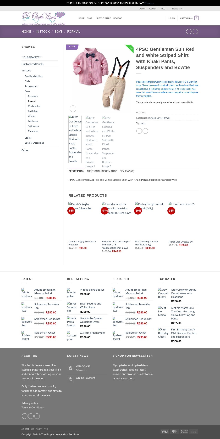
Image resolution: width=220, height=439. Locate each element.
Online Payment (85, 377)
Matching (33, 131)
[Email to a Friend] (145, 131)
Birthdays (33, 111)
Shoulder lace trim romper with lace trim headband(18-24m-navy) (116, 244)
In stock (43, 31)
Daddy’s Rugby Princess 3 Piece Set (82, 243)
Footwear (33, 121)
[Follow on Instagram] (190, 8)
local (143, 123)
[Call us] (197, 8)
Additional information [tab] (102, 171)
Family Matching (34, 76)
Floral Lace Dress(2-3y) (181, 241)
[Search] (162, 18)
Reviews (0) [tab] (127, 171)
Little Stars (104, 18)
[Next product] (188, 31)
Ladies (28, 137)
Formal (73, 31)
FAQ (163, 8)
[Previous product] (195, 31)
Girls (27, 81)
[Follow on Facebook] (187, 8)
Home (81, 18)
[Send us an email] (193, 8)
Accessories (31, 86)
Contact (153, 8)
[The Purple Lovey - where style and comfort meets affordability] (47, 18)
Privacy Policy (29, 403)
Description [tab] (76, 171)
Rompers (33, 96)
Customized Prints (32, 63)
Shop (89, 18)
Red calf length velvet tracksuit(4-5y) (146, 243)
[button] (176, 8)
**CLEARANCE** (31, 57)
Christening (34, 106)
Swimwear (33, 126)
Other (25, 150)
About (142, 8)
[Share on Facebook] (139, 131)
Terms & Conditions (33, 407)
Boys (58, 31)
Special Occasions (34, 142)
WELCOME (83, 366)
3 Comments (86, 370)
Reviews (117, 18)
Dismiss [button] (149, 3)
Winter (32, 116)
